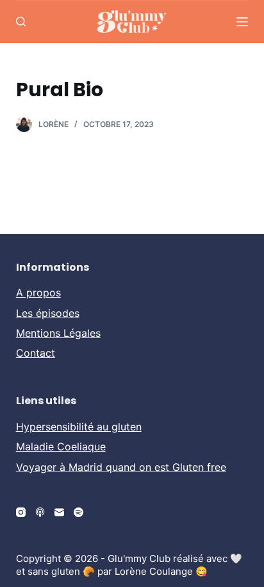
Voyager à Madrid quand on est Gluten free (121, 467)
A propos (38, 292)
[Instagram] (21, 512)
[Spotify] (78, 512)
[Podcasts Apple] (40, 512)
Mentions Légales (58, 333)
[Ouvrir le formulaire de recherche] (21, 21)
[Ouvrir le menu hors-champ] (242, 22)
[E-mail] (59, 512)
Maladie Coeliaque (61, 446)
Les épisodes (47, 313)
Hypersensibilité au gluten (79, 426)
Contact (35, 352)
